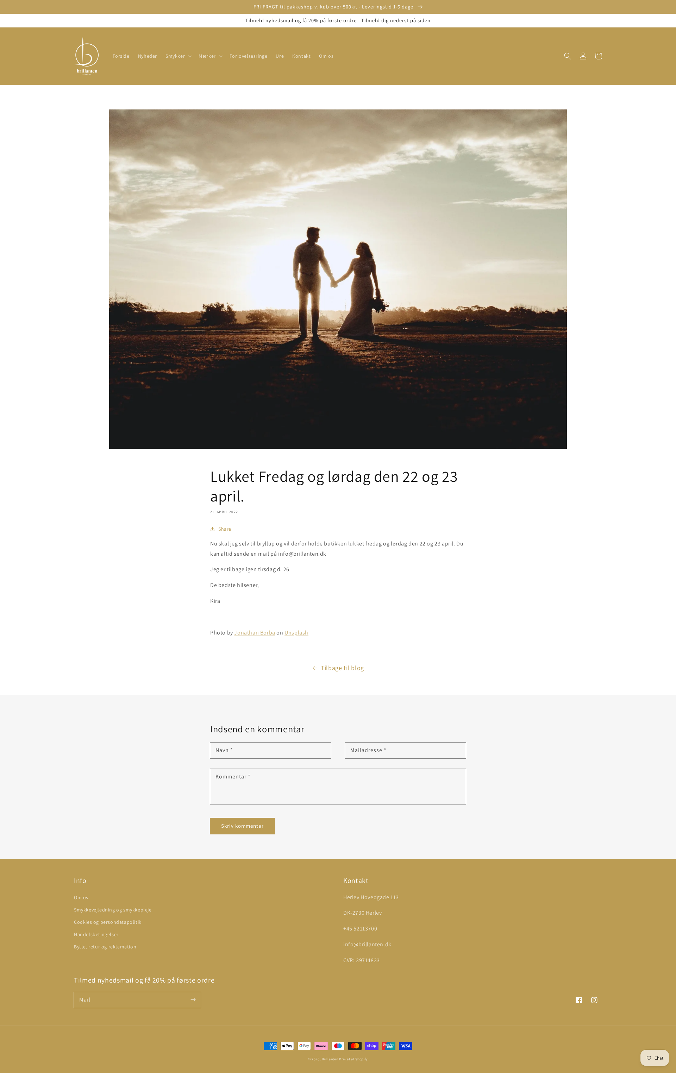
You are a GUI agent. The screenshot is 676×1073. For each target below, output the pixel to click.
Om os (81, 897)
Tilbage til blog (342, 668)
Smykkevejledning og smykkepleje (113, 910)
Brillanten (330, 1059)
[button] (177, 56)
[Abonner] (193, 1000)
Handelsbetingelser (96, 934)
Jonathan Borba (254, 632)
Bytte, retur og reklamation (105, 946)
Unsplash (296, 632)
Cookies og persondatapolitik (108, 922)
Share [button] (224, 529)
